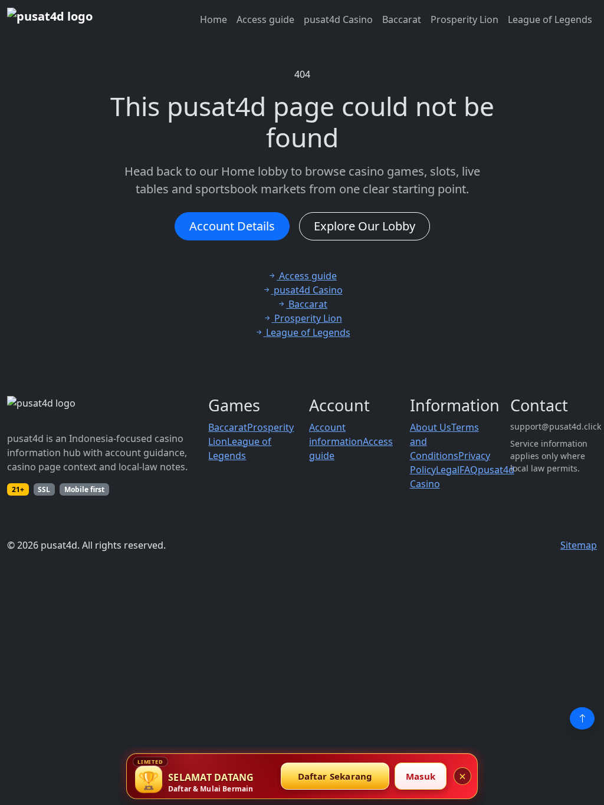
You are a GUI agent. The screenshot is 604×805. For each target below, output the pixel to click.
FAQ (468, 469)
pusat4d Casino (338, 19)
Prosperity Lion (464, 19)
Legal (447, 469)
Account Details (232, 226)
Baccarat (401, 19)
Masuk (420, 776)
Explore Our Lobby (364, 226)
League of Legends (550, 19)
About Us (430, 427)
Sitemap (578, 545)
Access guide (265, 19)
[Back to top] (582, 718)
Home (213, 19)
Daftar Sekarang (335, 776)
